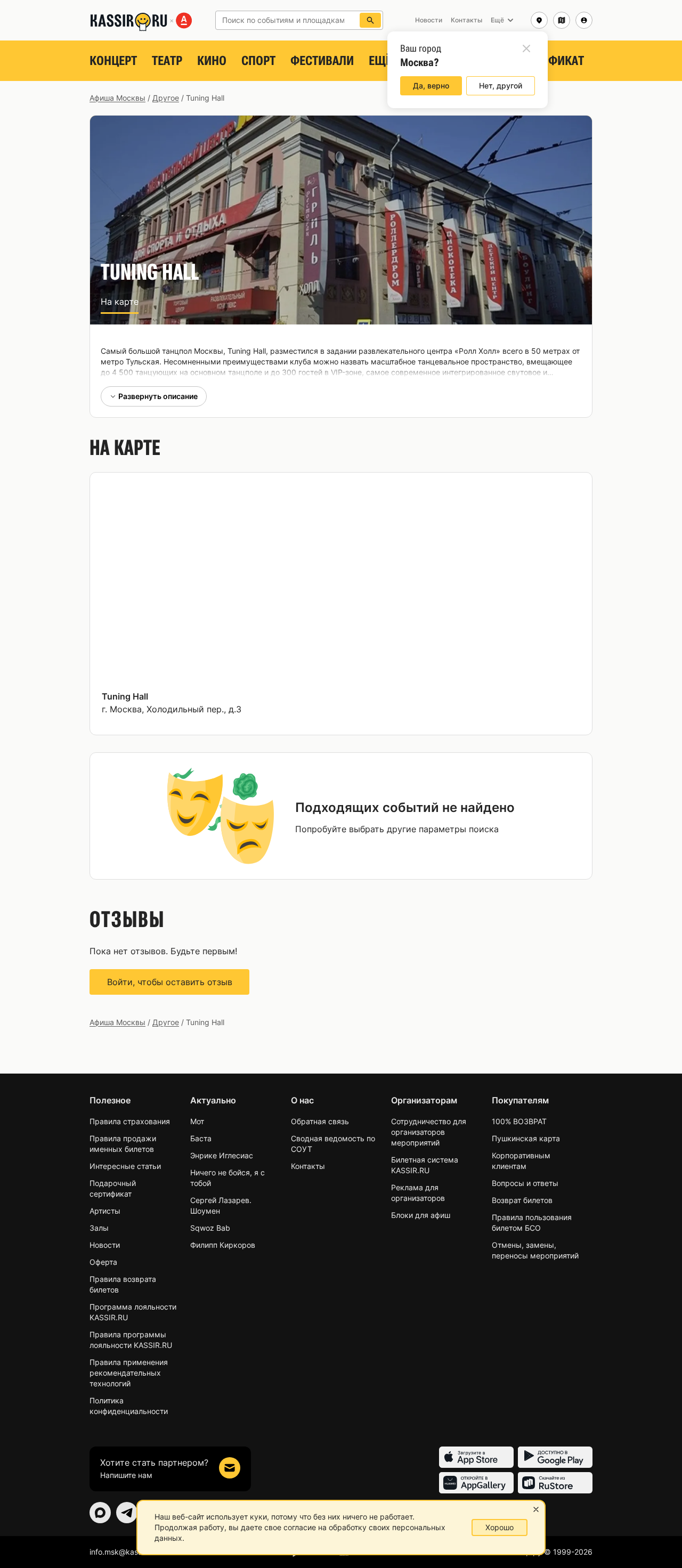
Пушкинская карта (526, 1138)
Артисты (105, 1210)
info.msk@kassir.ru (122, 1551)
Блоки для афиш (420, 1215)
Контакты (308, 1166)
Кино (211, 60)
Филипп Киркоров (222, 1244)
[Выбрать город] (539, 20)
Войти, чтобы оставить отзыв (169, 982)
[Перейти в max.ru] (100, 1512)
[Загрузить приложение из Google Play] (555, 1457)
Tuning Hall (125, 696)
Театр (167, 60)
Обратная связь (320, 1121)
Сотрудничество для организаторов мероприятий (428, 1132)
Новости (105, 1244)
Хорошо (499, 1527)
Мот (197, 1121)
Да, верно (431, 85)
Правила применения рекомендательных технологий (129, 1373)
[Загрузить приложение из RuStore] (555, 1482)
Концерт (113, 60)
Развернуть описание (158, 396)
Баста (201, 1138)
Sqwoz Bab (210, 1227)
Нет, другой (500, 85)
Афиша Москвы (117, 97)
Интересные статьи (125, 1166)
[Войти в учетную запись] (583, 20)
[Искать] (370, 20)
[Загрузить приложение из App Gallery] (476, 1482)
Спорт (258, 60)
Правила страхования (130, 1121)
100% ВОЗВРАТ (519, 1121)
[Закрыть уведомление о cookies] (536, 1509)
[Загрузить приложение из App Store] (476, 1457)
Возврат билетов (522, 1200)
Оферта (103, 1261)
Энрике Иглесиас (221, 1155)
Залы (99, 1227)
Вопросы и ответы (525, 1183)
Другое (165, 97)
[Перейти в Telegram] (126, 1512)
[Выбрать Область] (561, 20)
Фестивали (322, 60)
